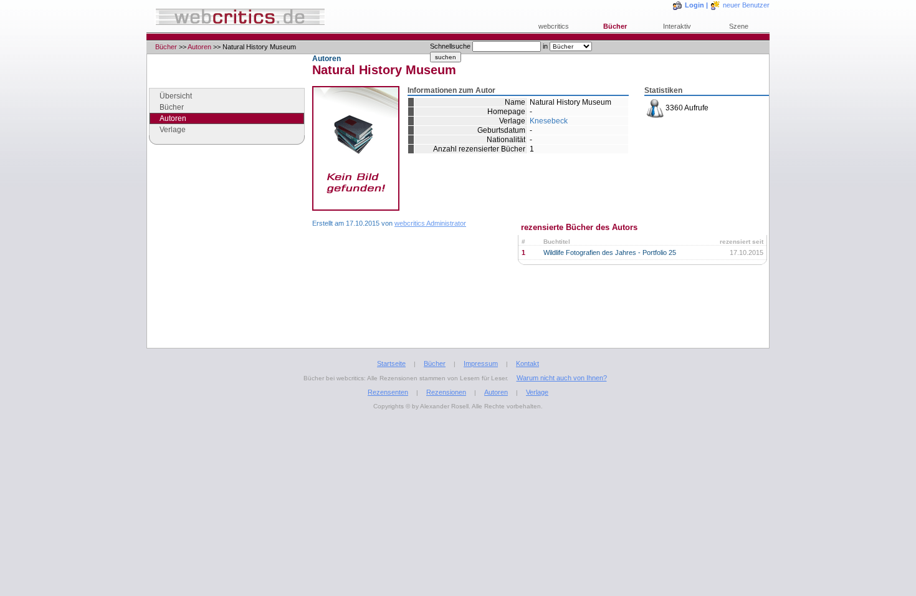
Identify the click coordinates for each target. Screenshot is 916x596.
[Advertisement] (227, 258)
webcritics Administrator (430, 223)
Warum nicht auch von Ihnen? (562, 378)
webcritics (553, 26)
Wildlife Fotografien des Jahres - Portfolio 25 (609, 252)
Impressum (481, 363)
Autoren (199, 46)
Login (694, 5)
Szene (738, 26)
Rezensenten (388, 392)
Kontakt (527, 363)
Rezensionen (446, 392)
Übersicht (176, 96)
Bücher (615, 26)
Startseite (391, 363)
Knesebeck (549, 121)
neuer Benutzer (746, 5)
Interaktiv (677, 26)
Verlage (173, 129)
